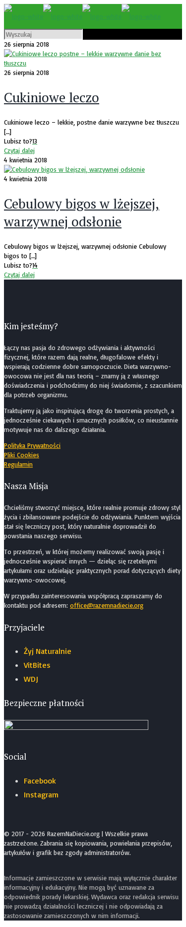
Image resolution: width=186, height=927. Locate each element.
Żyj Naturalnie (47, 651)
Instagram (41, 794)
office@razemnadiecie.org (106, 605)
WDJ (31, 679)
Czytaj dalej (19, 150)
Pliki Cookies (21, 455)
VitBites (37, 665)
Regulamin (18, 464)
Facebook (40, 780)
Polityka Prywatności (32, 445)
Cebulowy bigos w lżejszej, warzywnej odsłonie (81, 212)
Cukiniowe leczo (51, 97)
